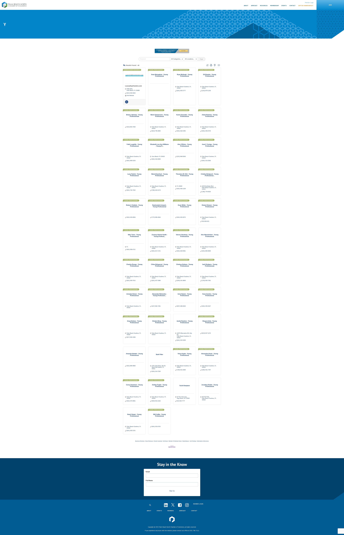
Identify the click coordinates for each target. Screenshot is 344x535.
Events (159, 511)
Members (170, 511)
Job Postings (193, 441)
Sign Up (172, 491)
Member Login (309, 2)
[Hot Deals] (126, 103)
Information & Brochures (203, 441)
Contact (194, 511)
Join (330, 5)
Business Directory (139, 441)
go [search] (202, 59)
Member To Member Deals (175, 441)
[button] (124, 65)
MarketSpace (185, 441)
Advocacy (182, 511)
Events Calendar (158, 441)
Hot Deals (165, 441)
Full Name (149, 480)
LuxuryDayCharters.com (133, 86)
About (149, 511)
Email (148, 471)
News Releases (149, 441)
